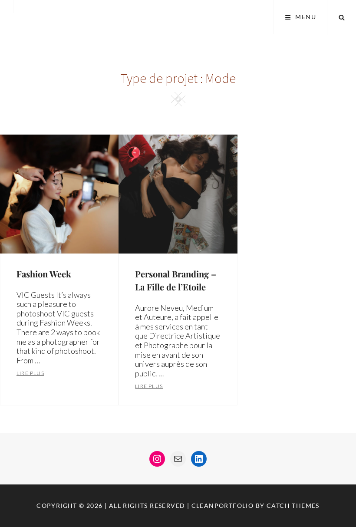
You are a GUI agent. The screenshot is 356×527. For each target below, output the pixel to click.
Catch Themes (293, 505)
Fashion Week (43, 274)
